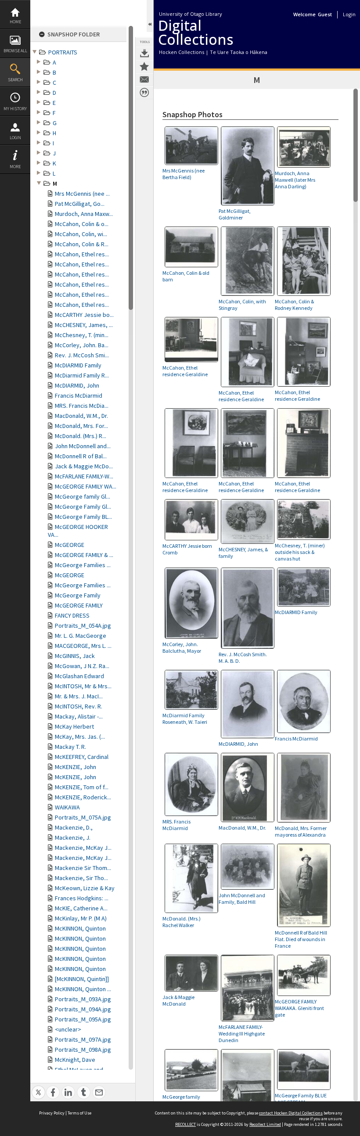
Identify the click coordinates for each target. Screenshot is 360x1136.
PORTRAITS (62, 52)
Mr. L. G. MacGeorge (80, 636)
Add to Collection (144, 66)
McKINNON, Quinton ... (83, 989)
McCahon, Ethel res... (82, 254)
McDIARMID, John (77, 385)
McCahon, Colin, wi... (81, 234)
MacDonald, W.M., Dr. (81, 416)
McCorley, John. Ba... (81, 345)
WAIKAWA (67, 807)
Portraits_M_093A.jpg (83, 999)
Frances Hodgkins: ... (81, 898)
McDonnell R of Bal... (81, 456)
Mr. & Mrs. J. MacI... (79, 696)
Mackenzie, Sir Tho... (81, 878)
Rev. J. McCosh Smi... (82, 355)
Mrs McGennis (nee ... (82, 194)
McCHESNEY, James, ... (84, 325)
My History (15, 108)
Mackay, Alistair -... (79, 716)
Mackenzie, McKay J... (83, 848)
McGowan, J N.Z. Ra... (82, 666)
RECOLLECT (185, 1124)
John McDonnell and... (83, 446)
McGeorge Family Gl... (83, 506)
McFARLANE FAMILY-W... (84, 476)
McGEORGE (69, 545)
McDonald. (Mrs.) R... (80, 436)
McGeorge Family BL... (83, 517)
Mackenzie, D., (74, 827)
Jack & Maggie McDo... (84, 466)
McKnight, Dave (75, 1060)
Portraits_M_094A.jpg (83, 1009)
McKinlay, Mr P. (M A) (81, 918)
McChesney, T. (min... (81, 335)
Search (15, 80)
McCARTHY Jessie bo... (84, 315)
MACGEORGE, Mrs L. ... (83, 646)
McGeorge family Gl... (82, 496)
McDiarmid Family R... (82, 375)
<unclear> (68, 1029)
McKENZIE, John (75, 767)
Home (15, 22)
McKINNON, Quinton (80, 928)
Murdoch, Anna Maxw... (84, 214)
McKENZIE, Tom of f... (81, 787)
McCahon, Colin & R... (81, 244)
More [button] (15, 166)
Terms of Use (79, 1113)
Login (15, 137)
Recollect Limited (265, 1124)
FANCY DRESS (72, 615)
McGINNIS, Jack (75, 656)
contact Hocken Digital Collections (291, 1113)
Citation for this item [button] (144, 92)
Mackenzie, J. (72, 837)
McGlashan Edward (79, 676)
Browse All (15, 51)
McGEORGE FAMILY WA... (85, 486)
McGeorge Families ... (83, 565)
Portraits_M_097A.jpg (83, 1039)
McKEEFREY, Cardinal (81, 757)
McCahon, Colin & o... (81, 224)
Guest (325, 14)
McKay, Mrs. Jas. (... (80, 737)
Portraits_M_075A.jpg (83, 817)
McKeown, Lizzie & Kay (85, 888)
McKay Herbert (74, 726)
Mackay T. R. (70, 747)
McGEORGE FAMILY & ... (84, 555)
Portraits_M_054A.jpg (83, 625)
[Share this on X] (38, 1087)
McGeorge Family (78, 595)
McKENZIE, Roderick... (83, 797)
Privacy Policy (52, 1113)
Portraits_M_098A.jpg (83, 1049)
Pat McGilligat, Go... (79, 204)
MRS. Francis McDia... (81, 406)
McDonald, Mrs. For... (81, 426)
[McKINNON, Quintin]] (82, 979)
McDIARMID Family (78, 365)
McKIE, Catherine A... (81, 908)
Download (144, 53)
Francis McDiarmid (78, 395)
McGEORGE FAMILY (79, 605)
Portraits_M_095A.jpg (83, 1019)
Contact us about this (144, 79)
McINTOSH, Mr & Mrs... (83, 686)
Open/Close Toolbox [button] (150, 16)
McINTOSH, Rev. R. (78, 706)
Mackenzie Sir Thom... (83, 868)
